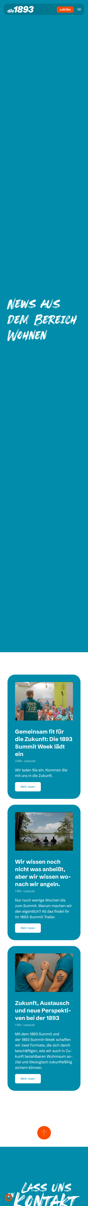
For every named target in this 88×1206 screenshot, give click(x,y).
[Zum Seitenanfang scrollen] (44, 1133)
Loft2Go (65, 9)
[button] (8, 1197)
